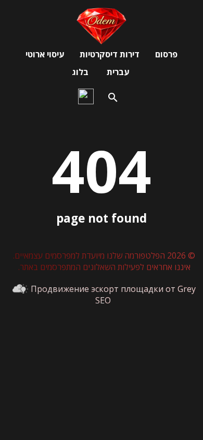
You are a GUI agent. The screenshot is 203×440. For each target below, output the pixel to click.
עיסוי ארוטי (45, 54)
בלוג (80, 72)
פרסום (166, 54)
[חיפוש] (113, 97)
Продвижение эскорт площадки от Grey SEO (113, 294)
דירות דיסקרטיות (109, 54)
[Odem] (101, 41)
